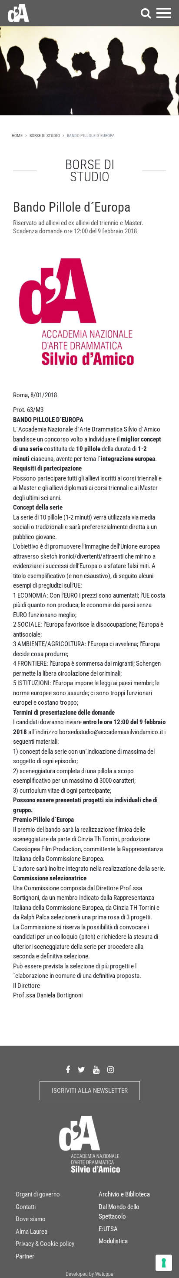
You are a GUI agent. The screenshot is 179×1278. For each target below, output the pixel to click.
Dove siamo (31, 1219)
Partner (25, 1256)
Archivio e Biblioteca (124, 1194)
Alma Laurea (31, 1232)
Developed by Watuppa (89, 1274)
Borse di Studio (45, 135)
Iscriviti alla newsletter (90, 1091)
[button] (146, 13)
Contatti (26, 1207)
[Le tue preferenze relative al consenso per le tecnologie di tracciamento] (164, 1263)
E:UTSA (108, 1229)
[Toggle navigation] (163, 13)
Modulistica (113, 1241)
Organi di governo (38, 1194)
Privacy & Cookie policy (45, 1244)
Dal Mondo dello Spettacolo (119, 1212)
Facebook (68, 1070)
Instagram (110, 1070)
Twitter (81, 1070)
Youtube (96, 1070)
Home (17, 135)
